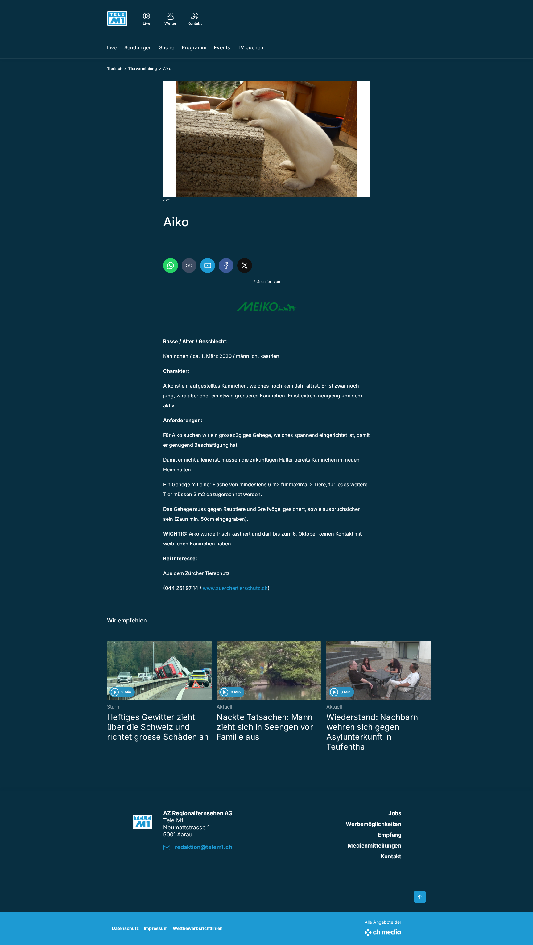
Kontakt (391, 856)
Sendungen (138, 47)
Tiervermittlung (142, 68)
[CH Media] (383, 931)
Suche (166, 47)
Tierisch (114, 68)
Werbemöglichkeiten (373, 824)
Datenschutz (125, 928)
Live (112, 47)
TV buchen (250, 47)
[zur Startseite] (117, 18)
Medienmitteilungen (374, 845)
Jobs (394, 813)
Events (222, 47)
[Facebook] (226, 265)
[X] (244, 265)
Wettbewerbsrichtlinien (198, 928)
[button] (266, 139)
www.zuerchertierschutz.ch (235, 588)
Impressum (156, 928)
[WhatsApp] (170, 265)
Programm (194, 47)
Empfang (389, 835)
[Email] (207, 265)
